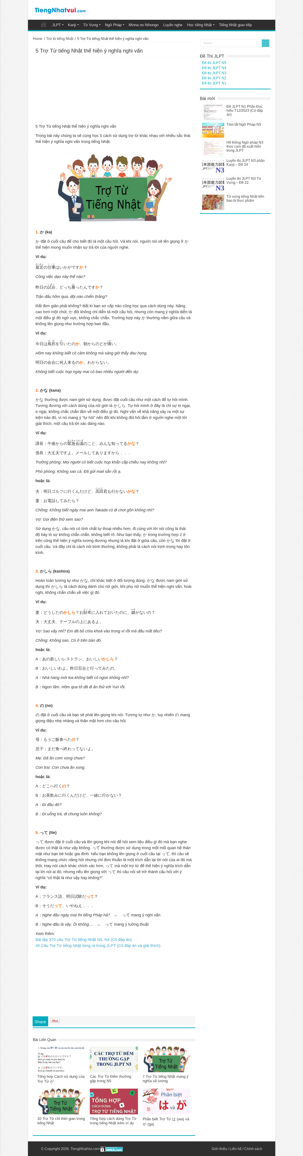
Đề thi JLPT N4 (214, 68)
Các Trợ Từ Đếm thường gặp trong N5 (110, 1078)
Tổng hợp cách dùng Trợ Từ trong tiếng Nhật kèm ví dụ (113, 1121)
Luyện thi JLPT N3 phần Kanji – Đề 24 (245, 162)
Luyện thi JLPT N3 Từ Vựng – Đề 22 (243, 180)
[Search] (265, 43)
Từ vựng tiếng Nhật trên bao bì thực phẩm (245, 198)
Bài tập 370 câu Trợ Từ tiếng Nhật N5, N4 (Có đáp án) (83, 939)
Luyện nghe (172, 25)
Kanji (72, 25)
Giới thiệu (219, 1149)
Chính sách (253, 1149)
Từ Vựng (90, 25)
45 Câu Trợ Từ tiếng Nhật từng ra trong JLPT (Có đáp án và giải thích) (97, 945)
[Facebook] (206, 1148)
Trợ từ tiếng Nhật (59, 39)
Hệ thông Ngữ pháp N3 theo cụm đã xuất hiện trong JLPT (244, 146)
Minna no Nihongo (143, 25)
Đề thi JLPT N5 (214, 63)
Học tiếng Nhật (199, 25)
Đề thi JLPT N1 (214, 83)
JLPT (56, 25)
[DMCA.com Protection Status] (111, 1149)
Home (43, 24)
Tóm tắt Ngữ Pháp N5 (243, 124)
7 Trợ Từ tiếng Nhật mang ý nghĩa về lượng (166, 1078)
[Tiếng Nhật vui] (60, 9)
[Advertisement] (114, 91)
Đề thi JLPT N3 (214, 73)
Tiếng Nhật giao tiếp (235, 25)
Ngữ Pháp (113, 25)
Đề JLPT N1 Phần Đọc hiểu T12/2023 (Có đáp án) (244, 110)
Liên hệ (236, 1149)
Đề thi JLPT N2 (214, 78)
